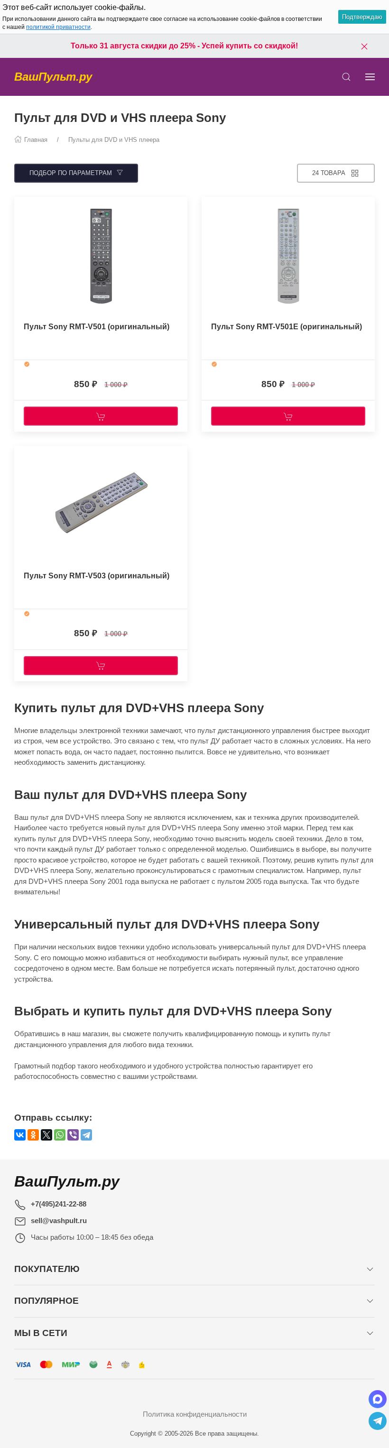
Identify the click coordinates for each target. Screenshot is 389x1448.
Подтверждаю (362, 16)
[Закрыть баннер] (364, 46)
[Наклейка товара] (21, 206)
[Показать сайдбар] (370, 77)
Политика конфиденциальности (195, 1414)
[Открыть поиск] (346, 77)
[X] (46, 1135)
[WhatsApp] (59, 1135)
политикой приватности (58, 27)
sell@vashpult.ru (59, 1220)
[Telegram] (86, 1135)
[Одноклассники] (33, 1135)
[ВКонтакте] (20, 1135)
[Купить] (101, 416)
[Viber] (73, 1135)
